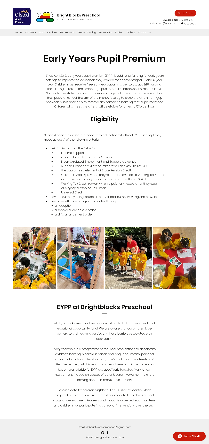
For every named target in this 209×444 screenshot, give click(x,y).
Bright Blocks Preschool (78, 15)
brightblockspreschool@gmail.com (110, 427)
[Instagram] (164, 23)
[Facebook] (182, 23)
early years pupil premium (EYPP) (90, 76)
